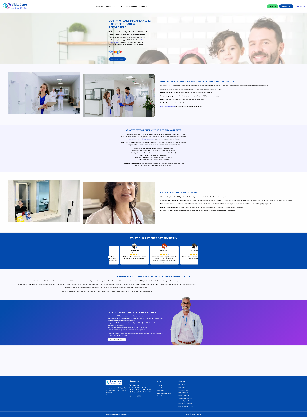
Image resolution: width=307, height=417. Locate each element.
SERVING (120, 6)
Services (109, 6)
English (297, 6)
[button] (100, 6)
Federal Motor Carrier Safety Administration (142, 139)
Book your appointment (167, 106)
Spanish (302, 6)
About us (99, 6)
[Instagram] (137, 396)
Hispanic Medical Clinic (122, 291)
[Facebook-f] (134, 396)
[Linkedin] (131, 396)
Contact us (143, 6)
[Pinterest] (140, 396)
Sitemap (108, 395)
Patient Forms (131, 6)
